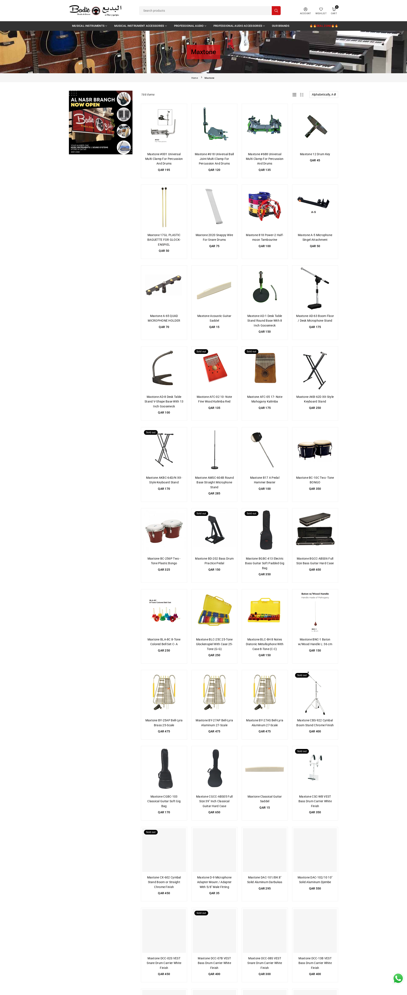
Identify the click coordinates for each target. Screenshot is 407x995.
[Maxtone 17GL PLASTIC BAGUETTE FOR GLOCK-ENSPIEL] (164, 207)
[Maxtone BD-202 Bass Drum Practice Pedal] (214, 531)
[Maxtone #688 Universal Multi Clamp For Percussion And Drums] (265, 127)
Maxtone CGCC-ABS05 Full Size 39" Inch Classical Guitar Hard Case (214, 801)
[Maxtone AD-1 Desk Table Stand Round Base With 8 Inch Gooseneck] (265, 288)
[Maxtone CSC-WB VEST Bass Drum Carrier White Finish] (315, 769)
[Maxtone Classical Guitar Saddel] (265, 769)
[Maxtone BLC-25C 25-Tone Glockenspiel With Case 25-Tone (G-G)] (214, 612)
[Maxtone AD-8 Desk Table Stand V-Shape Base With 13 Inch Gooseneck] (164, 369)
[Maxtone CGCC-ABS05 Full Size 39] (214, 769)
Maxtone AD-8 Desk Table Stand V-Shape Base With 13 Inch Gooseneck (164, 401)
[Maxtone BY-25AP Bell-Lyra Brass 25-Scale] (164, 693)
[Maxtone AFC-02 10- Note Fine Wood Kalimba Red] (214, 369)
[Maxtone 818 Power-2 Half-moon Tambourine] (265, 207)
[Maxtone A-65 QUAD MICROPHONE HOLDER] (164, 288)
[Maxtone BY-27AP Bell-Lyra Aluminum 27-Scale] (214, 693)
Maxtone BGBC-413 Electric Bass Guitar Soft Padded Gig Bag (264, 563)
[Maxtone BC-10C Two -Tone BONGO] (315, 450)
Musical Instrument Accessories (139, 25)
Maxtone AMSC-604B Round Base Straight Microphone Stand (214, 482)
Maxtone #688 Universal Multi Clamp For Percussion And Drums (264, 158)
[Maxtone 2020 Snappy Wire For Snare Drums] (214, 207)
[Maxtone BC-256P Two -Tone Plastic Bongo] (164, 531)
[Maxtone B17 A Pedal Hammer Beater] (265, 450)
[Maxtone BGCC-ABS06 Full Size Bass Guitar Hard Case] (315, 531)
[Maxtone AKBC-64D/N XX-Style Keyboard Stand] (164, 450)
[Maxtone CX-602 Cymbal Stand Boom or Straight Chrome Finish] (164, 850)
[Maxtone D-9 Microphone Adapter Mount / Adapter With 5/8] (214, 850)
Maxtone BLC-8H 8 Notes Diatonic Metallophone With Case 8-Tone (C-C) (264, 644)
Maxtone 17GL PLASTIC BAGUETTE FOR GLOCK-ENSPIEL (164, 239)
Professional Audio (189, 25)
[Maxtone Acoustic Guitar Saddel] (214, 288)
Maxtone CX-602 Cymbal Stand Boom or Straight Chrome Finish (164, 882)
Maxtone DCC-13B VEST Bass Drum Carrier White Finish (315, 963)
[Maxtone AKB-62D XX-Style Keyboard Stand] (315, 369)
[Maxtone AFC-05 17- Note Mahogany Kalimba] (265, 369)
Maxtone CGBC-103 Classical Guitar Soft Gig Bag (164, 801)
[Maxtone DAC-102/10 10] (315, 850)
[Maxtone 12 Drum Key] (315, 127)
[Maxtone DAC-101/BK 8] (265, 850)
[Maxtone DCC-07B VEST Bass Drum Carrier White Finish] (214, 931)
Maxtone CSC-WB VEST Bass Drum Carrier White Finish (315, 801)
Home (194, 78)
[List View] (301, 94)
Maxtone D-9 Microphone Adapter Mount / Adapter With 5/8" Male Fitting (214, 882)
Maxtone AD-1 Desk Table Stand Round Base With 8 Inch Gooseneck (264, 320)
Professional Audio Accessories (237, 25)
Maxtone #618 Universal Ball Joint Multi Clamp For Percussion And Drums (214, 158)
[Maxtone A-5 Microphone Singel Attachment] (315, 207)
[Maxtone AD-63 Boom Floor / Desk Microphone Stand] (315, 288)
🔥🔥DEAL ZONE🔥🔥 (323, 25)
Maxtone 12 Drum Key (315, 154)
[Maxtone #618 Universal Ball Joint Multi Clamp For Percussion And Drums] (214, 127)
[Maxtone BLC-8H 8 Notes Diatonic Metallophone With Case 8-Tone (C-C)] (265, 612)
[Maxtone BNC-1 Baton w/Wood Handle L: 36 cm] (315, 612)
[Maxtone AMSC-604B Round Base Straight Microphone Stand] (214, 450)
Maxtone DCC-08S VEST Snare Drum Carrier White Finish (264, 963)
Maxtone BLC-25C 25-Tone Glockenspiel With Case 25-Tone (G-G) (214, 644)
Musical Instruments (88, 25)
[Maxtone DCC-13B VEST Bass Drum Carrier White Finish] (315, 931)
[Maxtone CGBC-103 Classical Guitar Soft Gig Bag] (164, 769)
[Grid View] (294, 94)
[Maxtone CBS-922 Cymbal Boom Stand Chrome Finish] (315, 693)
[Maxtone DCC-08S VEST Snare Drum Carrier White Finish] (265, 931)
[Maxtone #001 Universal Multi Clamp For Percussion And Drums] (164, 127)
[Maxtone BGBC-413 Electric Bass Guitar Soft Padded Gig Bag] (265, 531)
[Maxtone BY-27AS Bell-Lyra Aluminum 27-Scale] (265, 693)
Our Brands (280, 25)
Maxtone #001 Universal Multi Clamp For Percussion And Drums (164, 158)
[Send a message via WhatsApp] (398, 978)
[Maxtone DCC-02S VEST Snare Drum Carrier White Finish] (164, 931)
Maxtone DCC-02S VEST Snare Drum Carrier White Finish (164, 963)
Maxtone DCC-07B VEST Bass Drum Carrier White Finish (214, 963)
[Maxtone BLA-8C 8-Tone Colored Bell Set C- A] (164, 612)
